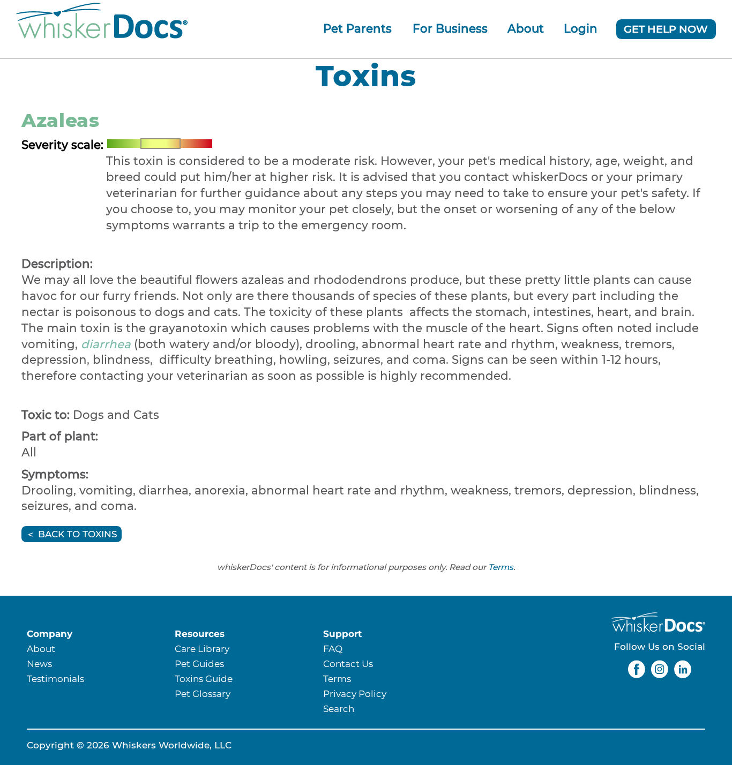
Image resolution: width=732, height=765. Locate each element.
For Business (450, 28)
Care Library (202, 648)
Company (49, 633)
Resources (200, 633)
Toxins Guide (204, 678)
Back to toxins (77, 534)
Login (580, 28)
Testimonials (55, 678)
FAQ (332, 648)
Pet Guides (199, 663)
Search (338, 708)
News (39, 663)
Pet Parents (357, 28)
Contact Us (348, 663)
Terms (500, 567)
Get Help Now (666, 28)
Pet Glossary (202, 693)
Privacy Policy (354, 693)
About (525, 28)
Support (342, 633)
